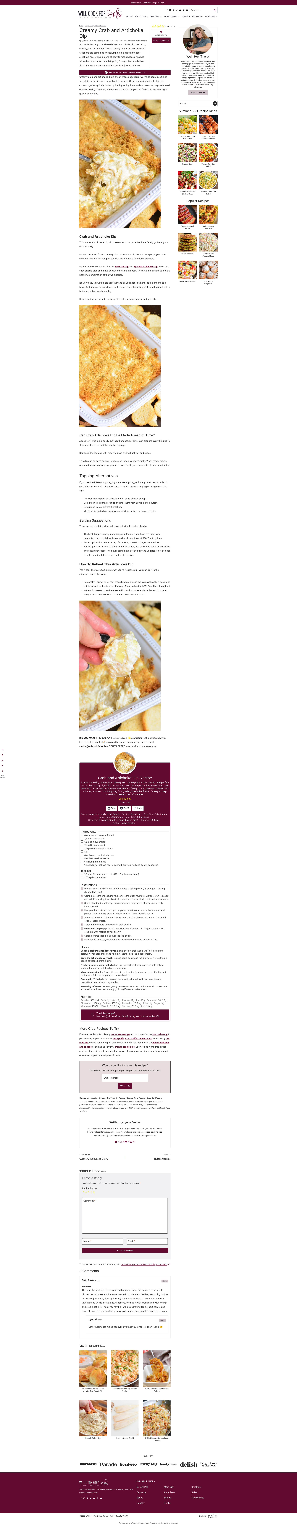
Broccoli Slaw (187, 164)
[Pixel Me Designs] (212, 1516)
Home (129, 16)
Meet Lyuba (196, 92)
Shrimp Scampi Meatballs (208, 227)
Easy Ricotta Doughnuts (208, 282)
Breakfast (196, 1487)
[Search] (215, 103)
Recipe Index (89, 26)
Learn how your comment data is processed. (144, 1264)
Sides (194, 1492)
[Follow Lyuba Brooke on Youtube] (127, 1141)
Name (87, 1241)
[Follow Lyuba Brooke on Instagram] (122, 1141)
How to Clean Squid (125, 1438)
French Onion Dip (93, 1438)
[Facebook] (167, 10)
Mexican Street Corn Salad (208, 193)
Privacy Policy (109, 1516)
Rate (139, 808)
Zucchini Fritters (187, 254)
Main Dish (169, 1487)
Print (112, 808)
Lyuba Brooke (86, 41)
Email (131, 1241)
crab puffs (118, 1038)
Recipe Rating (89, 1188)
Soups (140, 1497)
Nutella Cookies (162, 1157)
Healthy (141, 1503)
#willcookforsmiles (145, 1016)
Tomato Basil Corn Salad (208, 165)
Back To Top (121, 1516)
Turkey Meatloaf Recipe (187, 227)
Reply (165, 1281)
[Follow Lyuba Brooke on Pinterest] (132, 1141)
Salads (167, 1497)
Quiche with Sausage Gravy (93, 1157)
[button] (153, 26)
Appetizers (169, 1492)
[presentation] (93, 1368)
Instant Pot (142, 1487)
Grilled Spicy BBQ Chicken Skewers (208, 137)
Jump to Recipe (162, 40)
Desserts (141, 1492)
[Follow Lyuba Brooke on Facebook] (117, 1141)
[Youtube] (180, 10)
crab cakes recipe (120, 1034)
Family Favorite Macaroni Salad (208, 255)
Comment (89, 1200)
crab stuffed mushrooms (138, 1038)
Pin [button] (125, 808)
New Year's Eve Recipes (116, 1098)
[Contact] (187, 10)
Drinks (167, 1503)
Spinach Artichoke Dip (146, 266)
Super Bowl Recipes (154, 1098)
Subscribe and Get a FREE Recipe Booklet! (147, 3)
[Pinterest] (173, 10)
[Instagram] (170, 10)
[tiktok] (177, 10)
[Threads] (183, 10)
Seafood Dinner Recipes (136, 1098)
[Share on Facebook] (2, 755)
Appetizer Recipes (100, 26)
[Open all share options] (2, 771)
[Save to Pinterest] (2, 749)
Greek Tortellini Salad (187, 281)
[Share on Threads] (2, 760)
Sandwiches (197, 1497)
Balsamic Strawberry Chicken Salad (187, 193)
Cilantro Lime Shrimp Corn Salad (187, 137)
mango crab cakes (125, 1046)
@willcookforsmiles (115, 1016)
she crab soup (160, 1034)
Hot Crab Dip (122, 266)
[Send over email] (2, 765)
